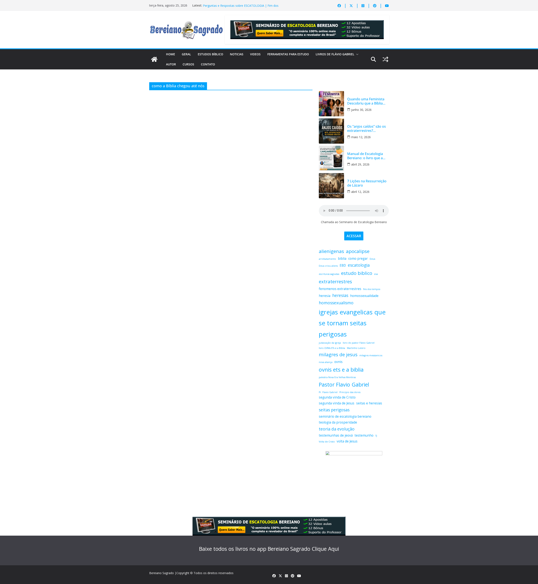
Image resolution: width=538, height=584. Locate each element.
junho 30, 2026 (361, 110)
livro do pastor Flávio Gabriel (358, 342)
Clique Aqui (325, 548)
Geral (186, 54)
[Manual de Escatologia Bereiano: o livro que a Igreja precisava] (331, 158)
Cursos (188, 64)
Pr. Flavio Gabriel (328, 392)
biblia (342, 258)
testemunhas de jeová (336, 435)
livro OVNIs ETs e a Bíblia (332, 348)
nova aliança (325, 362)
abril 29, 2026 (360, 164)
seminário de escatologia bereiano (345, 416)
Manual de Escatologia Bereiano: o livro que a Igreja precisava (365, 156)
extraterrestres (335, 281)
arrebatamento (327, 258)
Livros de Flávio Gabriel (335, 54)
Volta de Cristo (327, 441)
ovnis (338, 362)
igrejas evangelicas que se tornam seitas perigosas (352, 323)
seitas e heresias (369, 403)
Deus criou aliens (328, 265)
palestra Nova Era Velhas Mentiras (337, 377)
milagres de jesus (338, 354)
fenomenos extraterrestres (340, 289)
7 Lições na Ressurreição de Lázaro (227, 5)
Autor (171, 64)
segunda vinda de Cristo (337, 397)
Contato (208, 64)
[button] (356, 54)
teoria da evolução (337, 429)
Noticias (236, 54)
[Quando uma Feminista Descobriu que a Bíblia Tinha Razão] (331, 103)
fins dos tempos (371, 289)
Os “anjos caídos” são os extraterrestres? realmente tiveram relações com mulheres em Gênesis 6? (366, 128)
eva (376, 274)
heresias (340, 295)
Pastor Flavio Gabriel (344, 384)
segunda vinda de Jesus (336, 403)
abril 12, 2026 (360, 192)
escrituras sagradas (329, 274)
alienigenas (331, 251)
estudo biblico (356, 273)
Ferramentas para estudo (288, 54)
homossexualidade (364, 296)
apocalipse (357, 251)
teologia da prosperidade (338, 422)
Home (170, 54)
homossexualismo (336, 303)
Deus (372, 258)
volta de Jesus (347, 441)
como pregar (358, 258)
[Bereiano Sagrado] (154, 59)
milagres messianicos (370, 355)
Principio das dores (349, 392)
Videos (255, 54)
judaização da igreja (330, 342)
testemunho (364, 435)
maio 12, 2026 (361, 137)
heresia (324, 296)
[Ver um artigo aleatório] (385, 59)
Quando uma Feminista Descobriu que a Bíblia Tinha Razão (365, 101)
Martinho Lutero (356, 348)
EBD (343, 265)
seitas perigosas (334, 410)
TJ (376, 435)
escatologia (359, 265)
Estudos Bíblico (210, 54)
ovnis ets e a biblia (341, 369)
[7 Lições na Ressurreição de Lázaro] (331, 185)
